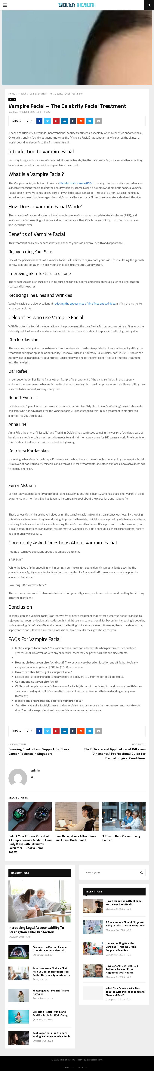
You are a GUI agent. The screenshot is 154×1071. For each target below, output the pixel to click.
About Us (83, 1067)
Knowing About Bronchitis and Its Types (50, 992)
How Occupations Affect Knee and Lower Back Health (75, 838)
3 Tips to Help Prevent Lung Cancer (121, 838)
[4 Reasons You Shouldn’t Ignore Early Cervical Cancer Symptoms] (93, 927)
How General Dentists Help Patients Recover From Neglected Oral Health (122, 969)
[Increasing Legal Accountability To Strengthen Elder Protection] (39, 901)
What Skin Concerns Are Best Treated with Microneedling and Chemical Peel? (125, 991)
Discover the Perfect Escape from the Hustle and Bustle (49, 948)
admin (14, 111)
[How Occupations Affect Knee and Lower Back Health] (93, 906)
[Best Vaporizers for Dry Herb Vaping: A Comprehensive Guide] (18, 1038)
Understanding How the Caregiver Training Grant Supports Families (121, 946)
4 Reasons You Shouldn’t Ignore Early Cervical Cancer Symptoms (125, 923)
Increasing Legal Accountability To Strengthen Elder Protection (36, 930)
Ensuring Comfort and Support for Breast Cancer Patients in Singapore (39, 751)
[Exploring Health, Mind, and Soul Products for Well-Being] (18, 1017)
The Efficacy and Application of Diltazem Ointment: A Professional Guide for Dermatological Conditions (115, 754)
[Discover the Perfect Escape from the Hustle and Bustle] (18, 952)
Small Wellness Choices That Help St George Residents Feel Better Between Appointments (51, 971)
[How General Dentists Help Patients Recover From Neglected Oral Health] (93, 971)
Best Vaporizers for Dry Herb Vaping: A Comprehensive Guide (51, 1034)
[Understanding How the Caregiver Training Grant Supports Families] (93, 948)
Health (12, 99)
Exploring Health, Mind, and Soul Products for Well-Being (50, 1013)
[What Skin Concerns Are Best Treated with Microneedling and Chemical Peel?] (93, 993)
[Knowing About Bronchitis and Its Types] (18, 995)
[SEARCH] (141, 872)
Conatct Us (69, 1067)
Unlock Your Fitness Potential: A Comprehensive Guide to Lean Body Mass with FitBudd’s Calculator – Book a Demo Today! (30, 844)
